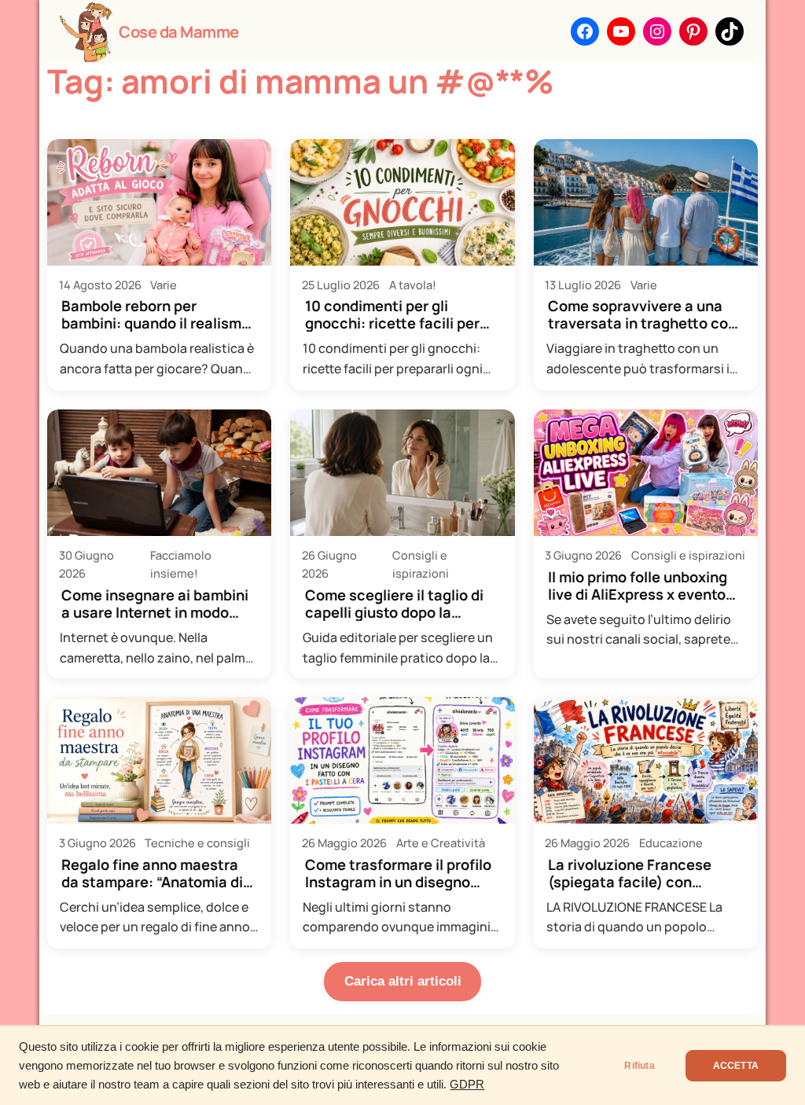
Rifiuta (639, 1065)
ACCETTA (736, 1065)
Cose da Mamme (179, 31)
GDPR (467, 1084)
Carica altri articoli (402, 981)
